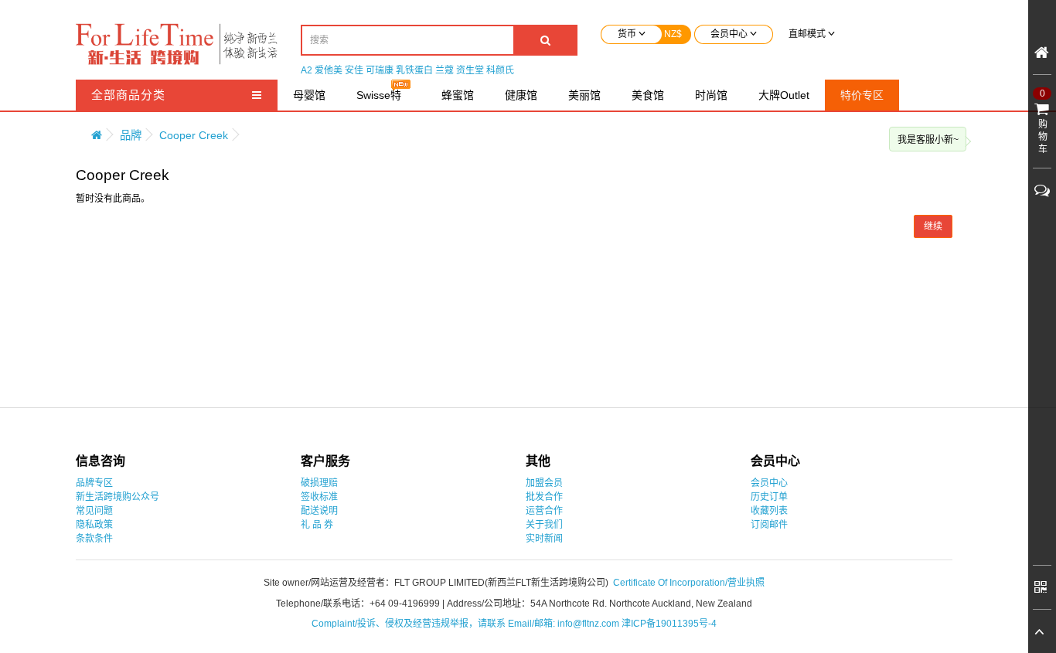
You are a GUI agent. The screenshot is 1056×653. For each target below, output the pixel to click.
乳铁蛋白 (414, 70)
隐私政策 (94, 524)
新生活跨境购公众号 (117, 496)
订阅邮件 (769, 524)
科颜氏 (500, 70)
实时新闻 (544, 538)
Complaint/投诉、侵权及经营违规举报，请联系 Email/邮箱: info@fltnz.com (467, 623)
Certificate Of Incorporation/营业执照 (689, 582)
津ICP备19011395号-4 (669, 623)
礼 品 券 (317, 524)
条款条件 (94, 538)
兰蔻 (444, 70)
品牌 (130, 135)
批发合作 (544, 496)
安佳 (354, 70)
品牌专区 (94, 483)
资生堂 (470, 70)
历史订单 (769, 496)
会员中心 (769, 483)
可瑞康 (379, 70)
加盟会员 (544, 483)
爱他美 (328, 70)
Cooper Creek (193, 135)
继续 (933, 226)
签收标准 (319, 496)
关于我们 (544, 524)
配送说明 (319, 510)
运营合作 (544, 510)
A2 (306, 70)
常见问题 (94, 510)
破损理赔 (319, 483)
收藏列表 (769, 510)
